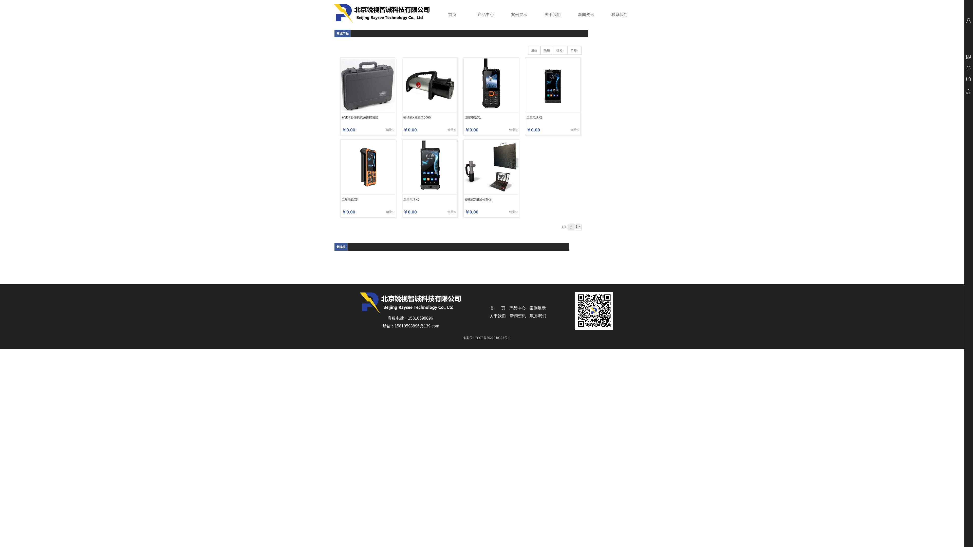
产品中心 (486, 14)
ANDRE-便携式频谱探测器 (360, 117)
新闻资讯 (586, 14)
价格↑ (560, 50)
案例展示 (519, 14)
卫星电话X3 (350, 199)
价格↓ (574, 50)
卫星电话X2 (534, 117)
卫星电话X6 (411, 199)
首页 (452, 14)
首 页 (497, 308)
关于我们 (553, 14)
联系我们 (619, 14)
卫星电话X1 (473, 117)
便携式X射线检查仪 (478, 199)
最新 (534, 50)
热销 (547, 50)
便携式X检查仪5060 (417, 117)
